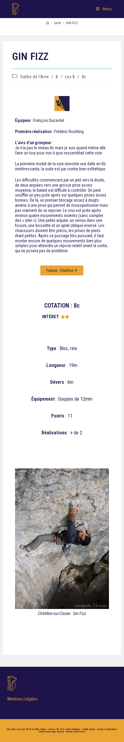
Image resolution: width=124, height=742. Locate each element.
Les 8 (70, 76)
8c (84, 76)
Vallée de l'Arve (34, 76)
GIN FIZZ (72, 23)
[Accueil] (47, 23)
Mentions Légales (23, 699)
